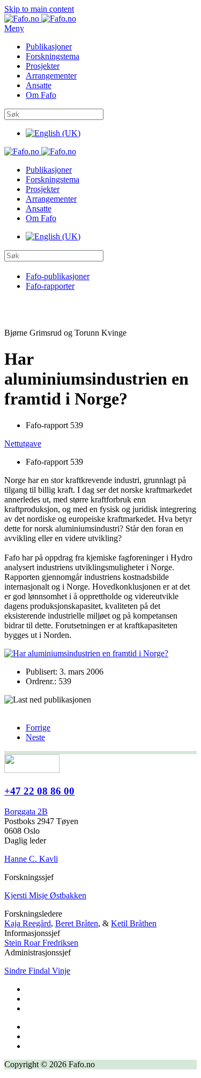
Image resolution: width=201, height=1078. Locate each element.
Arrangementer (51, 75)
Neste (35, 737)
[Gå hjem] (40, 18)
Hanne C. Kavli (31, 858)
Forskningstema (52, 56)
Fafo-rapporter (50, 285)
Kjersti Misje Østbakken (45, 895)
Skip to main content (39, 8)
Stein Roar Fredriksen (41, 942)
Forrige (38, 727)
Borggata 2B (26, 811)
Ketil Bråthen (134, 923)
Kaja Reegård (27, 923)
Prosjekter (42, 65)
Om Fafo (41, 95)
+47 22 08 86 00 (39, 791)
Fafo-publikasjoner (58, 276)
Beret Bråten (76, 923)
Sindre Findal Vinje (37, 970)
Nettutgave (22, 443)
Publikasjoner (49, 46)
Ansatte (38, 85)
